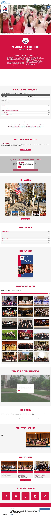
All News (25, 480)
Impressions (3, 33)
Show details (11, 514)
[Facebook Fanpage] (48, 7)
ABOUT (48, 4)
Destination (25, 33)
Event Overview (25, 149)
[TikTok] (25, 496)
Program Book (14, 33)
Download (21, 278)
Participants (20, 33)
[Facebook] (6, 496)
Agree (20, 166)
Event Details (9, 33)
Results (29, 33)
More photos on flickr (25, 219)
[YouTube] (16, 496)
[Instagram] (35, 496)
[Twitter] (45, 496)
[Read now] (25, 266)
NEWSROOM (42, 4)
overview (26, 144)
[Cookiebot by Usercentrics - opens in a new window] (5, 514)
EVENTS (35, 4)
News (32, 33)
